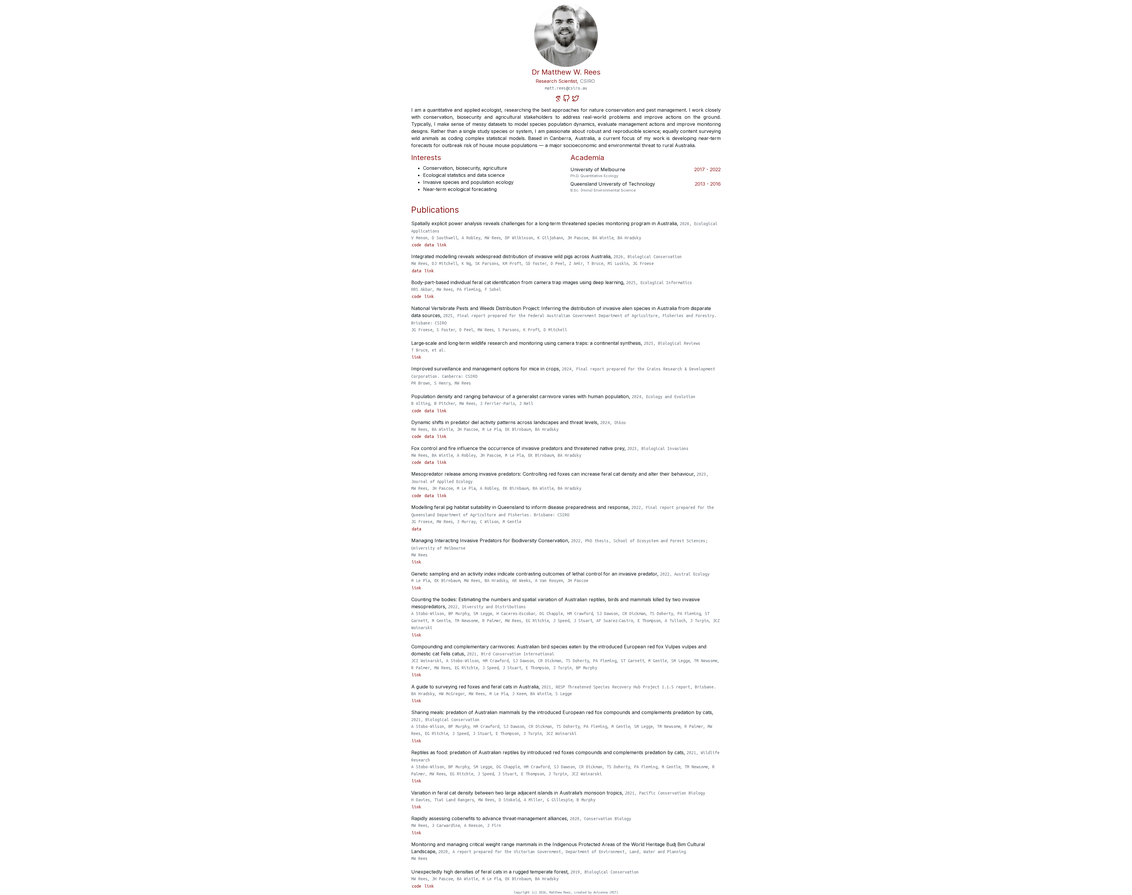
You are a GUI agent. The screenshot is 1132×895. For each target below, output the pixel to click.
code (418, 245)
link (442, 245)
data (430, 245)
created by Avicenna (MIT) (596, 892)
